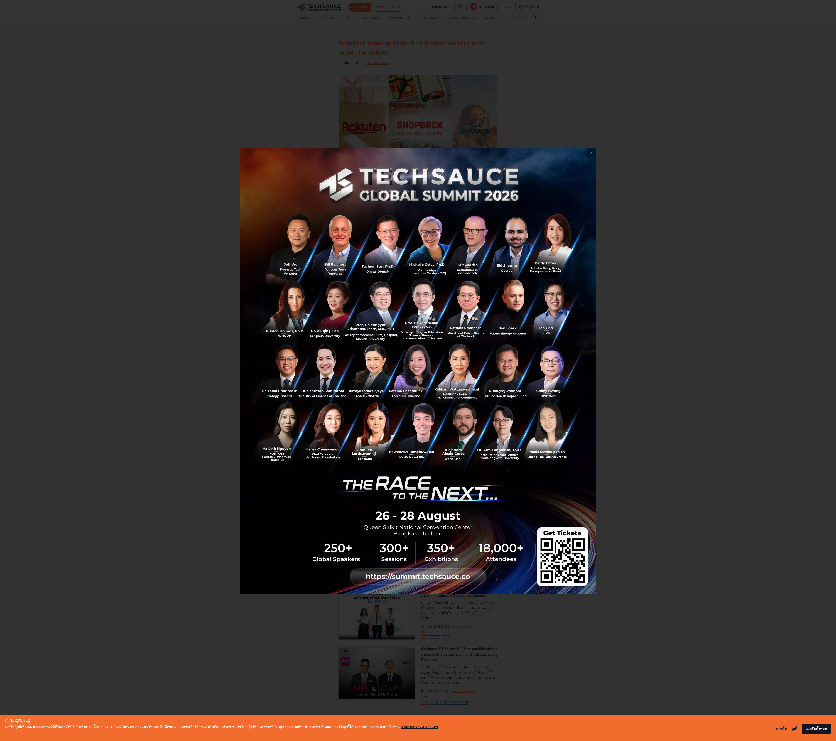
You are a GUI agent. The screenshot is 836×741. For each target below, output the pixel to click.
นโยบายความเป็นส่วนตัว (419, 727)
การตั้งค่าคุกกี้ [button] (786, 728)
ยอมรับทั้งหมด (816, 728)
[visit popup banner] (418, 371)
